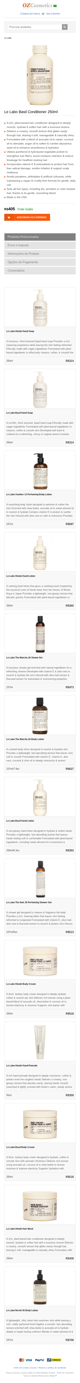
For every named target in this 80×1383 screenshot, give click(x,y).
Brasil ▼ (53, 1376)
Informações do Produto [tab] (23, 253)
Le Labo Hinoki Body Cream (21, 984)
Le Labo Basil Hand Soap (19, 413)
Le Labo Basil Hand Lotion (20, 821)
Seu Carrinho (53, 13)
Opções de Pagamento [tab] (23, 262)
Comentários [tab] (16, 270)
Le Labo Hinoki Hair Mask (19, 1228)
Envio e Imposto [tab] (18, 245)
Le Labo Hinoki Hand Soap (20, 331)
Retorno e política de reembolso (52, 1368)
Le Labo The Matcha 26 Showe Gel (24, 657)
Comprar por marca (30, 13)
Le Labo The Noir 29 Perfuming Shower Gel (29, 902)
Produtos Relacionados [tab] (23, 236)
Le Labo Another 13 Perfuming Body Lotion (29, 494)
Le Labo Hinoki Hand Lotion (20, 576)
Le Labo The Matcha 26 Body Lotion (25, 739)
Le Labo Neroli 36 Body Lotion (22, 1310)
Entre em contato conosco (25, 1368)
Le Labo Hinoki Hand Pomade (21, 1065)
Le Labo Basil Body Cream (20, 1147)
